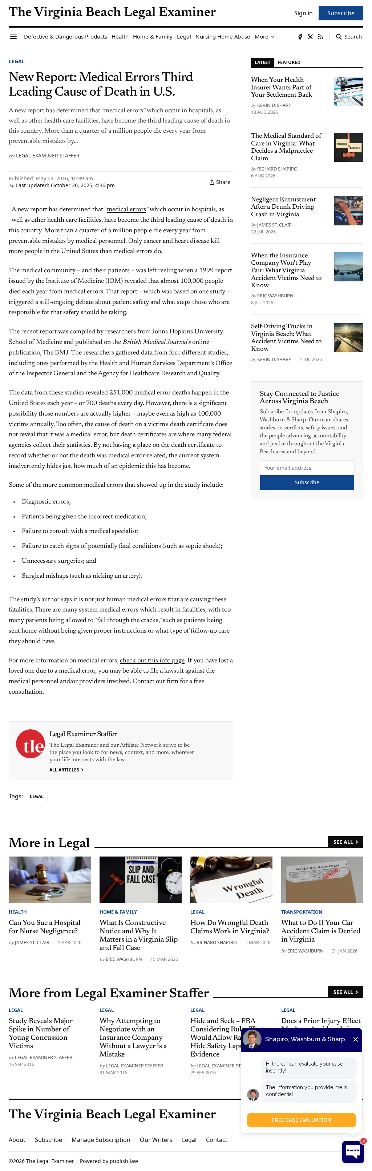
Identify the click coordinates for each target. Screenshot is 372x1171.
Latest (262, 62)
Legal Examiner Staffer (48, 155)
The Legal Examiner (50, 1161)
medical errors (126, 209)
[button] (48, 1139)
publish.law (124, 1161)
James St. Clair (274, 224)
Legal (17, 61)
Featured (289, 62)
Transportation (301, 912)
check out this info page (152, 661)
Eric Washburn (275, 295)
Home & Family (118, 912)
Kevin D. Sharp (274, 105)
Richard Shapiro (277, 168)
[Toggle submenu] (273, 37)
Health (18, 912)
